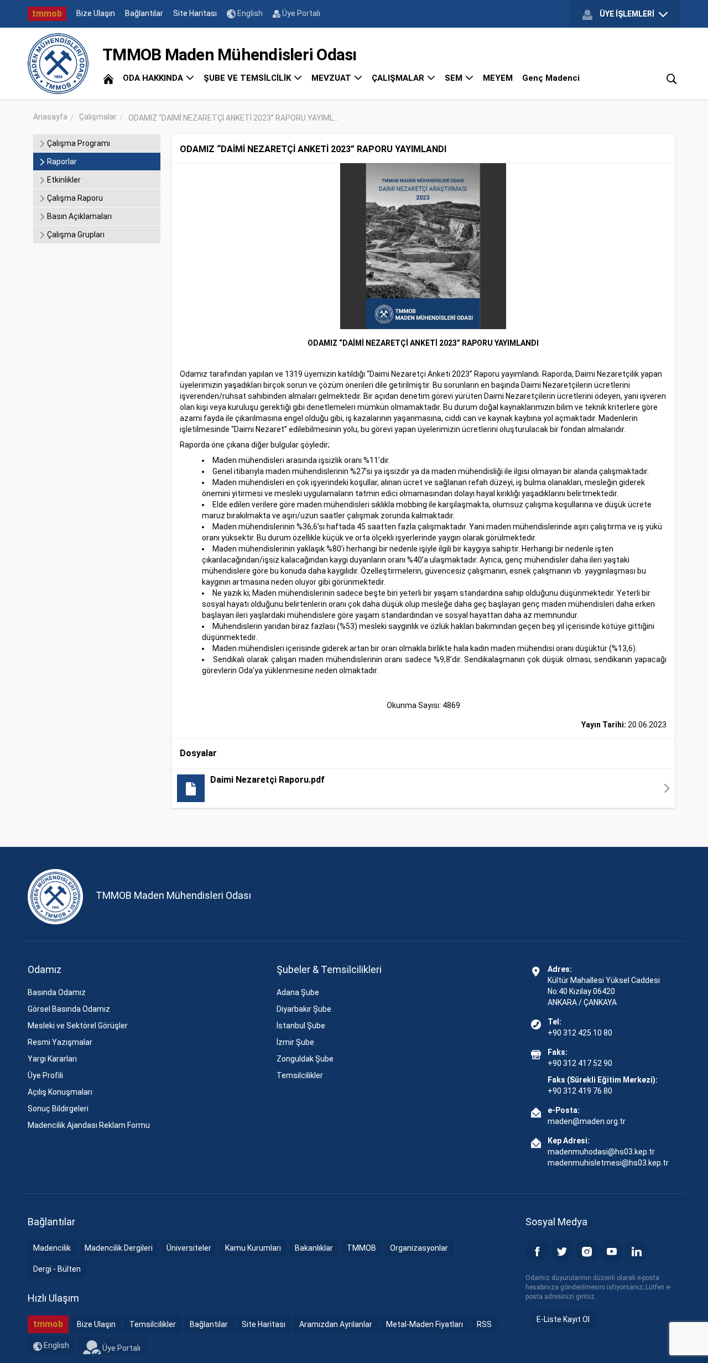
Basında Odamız (57, 992)
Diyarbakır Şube (304, 1009)
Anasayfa (50, 116)
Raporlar (61, 161)
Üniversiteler (188, 1248)
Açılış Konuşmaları (60, 1092)
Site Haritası (195, 13)
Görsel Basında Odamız (69, 1009)
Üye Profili (45, 1075)
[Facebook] (537, 1250)
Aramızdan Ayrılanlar (335, 1324)
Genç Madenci (551, 78)
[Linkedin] (636, 1250)
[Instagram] (586, 1250)
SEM (455, 78)
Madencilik (52, 1248)
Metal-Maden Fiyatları (424, 1324)
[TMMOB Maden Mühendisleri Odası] (58, 63)
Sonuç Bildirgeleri (58, 1108)
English (249, 13)
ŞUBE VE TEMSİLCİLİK (248, 78)
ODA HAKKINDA (154, 78)
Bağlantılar (144, 13)
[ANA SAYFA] (108, 78)
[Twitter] (562, 1250)
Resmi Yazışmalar (60, 1042)
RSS (484, 1324)
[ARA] (671, 78)
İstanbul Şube (301, 1025)
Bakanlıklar (314, 1248)
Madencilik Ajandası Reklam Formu (89, 1125)
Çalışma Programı (77, 143)
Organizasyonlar (419, 1248)
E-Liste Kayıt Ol (563, 1319)
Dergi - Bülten (57, 1269)
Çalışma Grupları (75, 234)
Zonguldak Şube (305, 1058)
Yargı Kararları (52, 1058)
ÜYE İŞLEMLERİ (627, 13)
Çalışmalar (98, 116)
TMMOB (361, 1248)
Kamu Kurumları (253, 1248)
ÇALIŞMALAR (399, 78)
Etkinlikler (63, 179)
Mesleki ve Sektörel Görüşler (78, 1025)
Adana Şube (298, 992)
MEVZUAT (332, 78)
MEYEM (498, 78)
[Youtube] (611, 1250)
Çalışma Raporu (74, 198)
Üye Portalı (300, 13)
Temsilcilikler (300, 1075)
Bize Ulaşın (95, 13)
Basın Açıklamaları (78, 216)
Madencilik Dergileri (119, 1248)
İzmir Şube (295, 1042)
